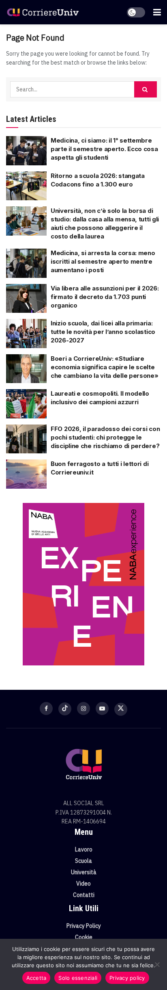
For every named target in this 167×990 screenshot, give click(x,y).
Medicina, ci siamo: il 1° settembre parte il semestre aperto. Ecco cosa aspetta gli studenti (104, 148)
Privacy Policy (83, 925)
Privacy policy (127, 978)
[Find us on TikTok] (64, 708)
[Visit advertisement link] (83, 584)
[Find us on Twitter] (120, 709)
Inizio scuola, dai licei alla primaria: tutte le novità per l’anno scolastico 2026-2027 (103, 331)
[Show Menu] (157, 12)
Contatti (83, 895)
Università (83, 872)
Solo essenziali (77, 978)
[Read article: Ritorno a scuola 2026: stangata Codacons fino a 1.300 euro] (26, 186)
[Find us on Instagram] (83, 708)
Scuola (83, 860)
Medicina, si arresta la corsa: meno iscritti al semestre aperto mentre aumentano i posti (103, 261)
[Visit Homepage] (42, 12)
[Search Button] (145, 89)
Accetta (36, 978)
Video (83, 883)
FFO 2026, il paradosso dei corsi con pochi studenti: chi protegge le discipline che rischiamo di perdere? (105, 437)
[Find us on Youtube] (102, 708)
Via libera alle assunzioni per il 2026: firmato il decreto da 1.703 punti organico (104, 296)
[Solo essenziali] (157, 964)
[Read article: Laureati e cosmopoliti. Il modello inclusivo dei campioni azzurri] (26, 403)
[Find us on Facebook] (46, 708)
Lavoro (83, 849)
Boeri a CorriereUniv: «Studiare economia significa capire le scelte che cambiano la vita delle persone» (104, 367)
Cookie (83, 937)
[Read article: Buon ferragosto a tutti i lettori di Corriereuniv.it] (26, 474)
